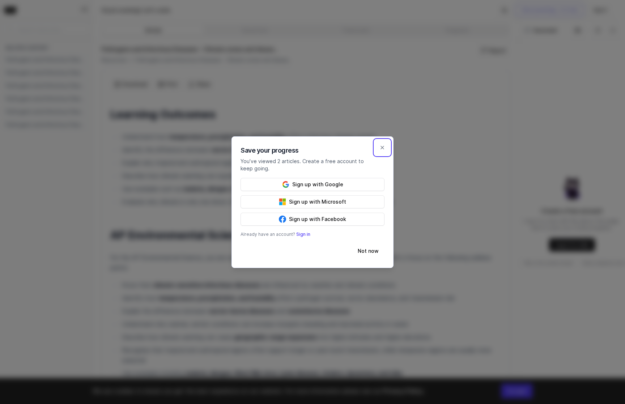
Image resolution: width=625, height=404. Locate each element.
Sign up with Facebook (317, 219)
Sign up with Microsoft (317, 202)
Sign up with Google (317, 184)
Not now (368, 251)
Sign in (303, 234)
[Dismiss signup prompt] (382, 148)
